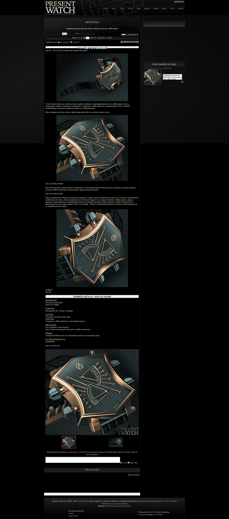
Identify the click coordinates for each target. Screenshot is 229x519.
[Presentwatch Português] (179, 2)
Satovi (114, 8)
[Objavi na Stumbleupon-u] (97, 48)
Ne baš (76, 42)
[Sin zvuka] (153, 76)
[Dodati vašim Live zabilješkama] (104, 48)
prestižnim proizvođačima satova (150, 501)
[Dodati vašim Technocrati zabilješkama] (101, 48)
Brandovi (147, 8)
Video (122, 8)
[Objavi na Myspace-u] (92, 48)
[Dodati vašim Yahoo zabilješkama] (106, 48)
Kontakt (180, 8)
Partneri (174, 501)
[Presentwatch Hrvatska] (182, 2)
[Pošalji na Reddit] (99, 48)
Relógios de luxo (107, 504)
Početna (105, 8)
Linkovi (71, 513)
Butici (139, 8)
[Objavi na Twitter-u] (87, 48)
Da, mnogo (65, 42)
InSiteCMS (152, 512)
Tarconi (80, 38)
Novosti (130, 8)
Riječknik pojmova (113, 506)
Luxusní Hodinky (121, 504)
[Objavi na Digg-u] (94, 48)
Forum (172, 8)
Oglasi (164, 8)
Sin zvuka (167, 68)
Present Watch (83, 501)
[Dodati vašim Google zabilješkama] (90, 48)
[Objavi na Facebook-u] (85, 48)
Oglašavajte (73, 516)
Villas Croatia (126, 506)
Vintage (155, 8)
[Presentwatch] (175, 2)
